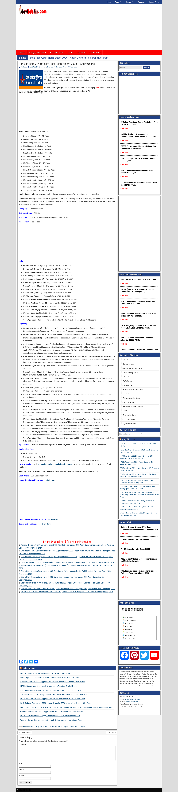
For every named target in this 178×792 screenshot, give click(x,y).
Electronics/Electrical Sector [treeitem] (133, 390)
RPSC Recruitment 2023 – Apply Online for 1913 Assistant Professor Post (50, 716)
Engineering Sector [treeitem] (129, 415)
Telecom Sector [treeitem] (128, 364)
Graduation (53, 727)
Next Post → (111, 732)
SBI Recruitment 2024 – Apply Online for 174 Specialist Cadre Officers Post (50, 690)
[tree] (139, 392)
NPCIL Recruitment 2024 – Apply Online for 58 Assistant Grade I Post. (48, 686)
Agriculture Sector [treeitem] (129, 424)
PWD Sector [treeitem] (127, 381)
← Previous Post (25, 732)
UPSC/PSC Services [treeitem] (130, 411)
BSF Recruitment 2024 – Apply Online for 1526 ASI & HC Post (45, 673)
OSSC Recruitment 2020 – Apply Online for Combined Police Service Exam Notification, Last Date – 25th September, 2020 (67, 562)
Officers (71, 727)
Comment (22, 744)
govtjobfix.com (28, 668)
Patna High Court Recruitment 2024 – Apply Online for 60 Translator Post (49, 677)
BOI (46, 727)
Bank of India (28, 727)
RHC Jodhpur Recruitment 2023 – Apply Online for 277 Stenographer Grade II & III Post (55, 703)
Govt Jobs (62, 67)
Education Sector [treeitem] (129, 419)
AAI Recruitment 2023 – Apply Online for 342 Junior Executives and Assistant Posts (53, 694)
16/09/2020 (34, 67)
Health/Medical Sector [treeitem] (131, 394)
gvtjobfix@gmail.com (132, 699)
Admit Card (81, 52)
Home (109, 2)
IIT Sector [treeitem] (126, 377)
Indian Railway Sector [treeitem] (130, 373)
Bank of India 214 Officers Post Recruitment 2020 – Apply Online (57, 64)
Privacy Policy (154, 2)
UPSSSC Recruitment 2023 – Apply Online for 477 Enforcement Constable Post (52, 711)
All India (43, 67)
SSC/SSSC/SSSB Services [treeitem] (133, 407)
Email (21, 770)
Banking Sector (52, 67)
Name (21, 763)
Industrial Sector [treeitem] (129, 385)
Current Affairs (95, 52)
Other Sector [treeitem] (127, 360)
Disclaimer (141, 2)
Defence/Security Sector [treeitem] (131, 398)
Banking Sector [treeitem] (128, 402)
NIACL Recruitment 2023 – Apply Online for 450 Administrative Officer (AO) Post (52, 699)
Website (22, 776)
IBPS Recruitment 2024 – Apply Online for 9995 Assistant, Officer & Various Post (52, 682)
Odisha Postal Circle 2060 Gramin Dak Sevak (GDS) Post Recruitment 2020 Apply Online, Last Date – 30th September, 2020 (68, 589)
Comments (73, 67)
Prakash (24, 67)
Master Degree (63, 727)
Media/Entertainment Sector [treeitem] (133, 368)
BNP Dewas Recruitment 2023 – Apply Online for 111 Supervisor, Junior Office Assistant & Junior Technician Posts (66, 707)
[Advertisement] (89, 32)
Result (70, 52)
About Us (118, 2)
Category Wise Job (36, 52)
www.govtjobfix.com (133, 701)
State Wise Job (56, 52)
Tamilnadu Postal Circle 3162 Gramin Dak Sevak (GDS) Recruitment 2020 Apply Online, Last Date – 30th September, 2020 (67, 591)
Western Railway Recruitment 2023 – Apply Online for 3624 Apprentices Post (50, 720)
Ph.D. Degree (80, 727)
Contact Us (129, 2)
